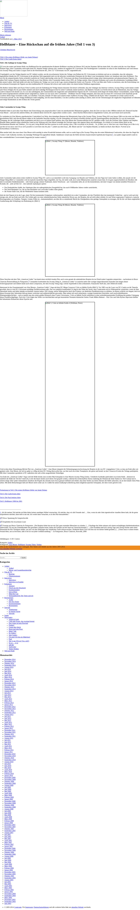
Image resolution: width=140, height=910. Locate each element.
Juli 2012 (7, 716)
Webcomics (8, 617)
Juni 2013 (7, 695)
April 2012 (8, 722)
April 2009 (8, 793)
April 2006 (8, 864)
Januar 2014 (8, 681)
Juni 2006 (7, 860)
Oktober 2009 (9, 781)
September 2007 (10, 831)
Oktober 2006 (9, 852)
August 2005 (8, 880)
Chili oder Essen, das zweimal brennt (21, 621)
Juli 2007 (7, 835)
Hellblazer (21, 544)
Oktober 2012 (9, 711)
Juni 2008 (7, 813)
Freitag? (11, 625)
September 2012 (10, 712)
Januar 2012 (8, 728)
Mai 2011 (7, 744)
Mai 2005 (7, 884)
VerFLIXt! (12, 647)
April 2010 (8, 770)
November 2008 (10, 803)
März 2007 (8, 842)
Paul (10, 639)
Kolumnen (8, 27)
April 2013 (8, 699)
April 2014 (8, 675)
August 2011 (8, 738)
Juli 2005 (7, 882)
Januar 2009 (8, 799)
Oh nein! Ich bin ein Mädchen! (19, 637)
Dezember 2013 (9, 683)
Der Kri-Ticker (14, 602)
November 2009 (10, 779)
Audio (11, 600)
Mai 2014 (7, 673)
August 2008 (8, 809)
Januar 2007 (8, 846)
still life (11, 645)
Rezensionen (8, 29)
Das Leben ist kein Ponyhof (18, 623)
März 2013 (8, 701)
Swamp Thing (31, 544)
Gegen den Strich (15, 627)
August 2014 (8, 667)
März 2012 (8, 724)
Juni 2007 (7, 836)
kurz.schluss (13, 592)
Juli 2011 (7, 740)
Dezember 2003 (9, 899)
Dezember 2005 (9, 872)
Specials (7, 607)
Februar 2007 (9, 844)
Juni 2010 (7, 766)
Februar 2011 (9, 750)
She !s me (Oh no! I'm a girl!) (19, 641)
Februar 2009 (9, 797)
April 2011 (8, 746)
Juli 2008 (7, 811)
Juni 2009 (7, 789)
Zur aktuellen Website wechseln (11, 549)
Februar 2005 (9, 890)
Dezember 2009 (9, 777)
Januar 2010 (8, 775)
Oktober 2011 (9, 734)
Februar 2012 (9, 726)
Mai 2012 (7, 720)
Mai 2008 (7, 815)
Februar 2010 (9, 774)
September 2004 (10, 896)
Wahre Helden (14, 649)
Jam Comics (13, 635)
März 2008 (8, 819)
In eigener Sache (14, 611)
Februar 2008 (9, 821)
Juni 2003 (7, 903)
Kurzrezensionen (14, 604)
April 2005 (8, 886)
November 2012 (10, 709)
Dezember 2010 (9, 754)
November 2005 (10, 874)
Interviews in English (16, 582)
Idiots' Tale (12, 631)
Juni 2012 (7, 718)
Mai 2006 (7, 862)
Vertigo (39, 544)
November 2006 (10, 850)
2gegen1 (12, 586)
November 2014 (10, 661)
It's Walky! (12, 633)
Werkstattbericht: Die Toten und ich (21, 596)
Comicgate (18, 907)
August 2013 (8, 691)
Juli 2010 (7, 764)
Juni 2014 (7, 671)
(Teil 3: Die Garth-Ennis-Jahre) (10, 59)
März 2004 (8, 898)
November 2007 (10, 827)
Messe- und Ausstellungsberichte (20, 570)
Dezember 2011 (9, 730)
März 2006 (8, 866)
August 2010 (8, 762)
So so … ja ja (13, 643)
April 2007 (8, 840)
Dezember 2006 (9, 848)
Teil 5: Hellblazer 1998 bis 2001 (11, 501)
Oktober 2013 (9, 687)
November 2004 (10, 894)
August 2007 (8, 833)
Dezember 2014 (9, 659)
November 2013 (10, 685)
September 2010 (10, 760)
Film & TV (8, 23)
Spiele (6, 615)
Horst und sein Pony (16, 629)
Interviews (8, 25)
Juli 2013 (7, 693)
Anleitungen (13, 609)
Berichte (12, 574)
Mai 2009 (7, 791)
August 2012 (8, 714)
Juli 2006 (7, 858)
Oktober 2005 (9, 876)
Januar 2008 (8, 823)
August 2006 (8, 856)
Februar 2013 (9, 703)
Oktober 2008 (9, 805)
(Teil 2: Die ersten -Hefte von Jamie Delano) (19, 57)
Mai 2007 (7, 838)
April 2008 (8, 817)
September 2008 (10, 807)
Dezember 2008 (9, 801)
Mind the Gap (13, 594)
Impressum (29, 907)
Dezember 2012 (9, 707)
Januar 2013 (8, 705)
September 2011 (10, 736)
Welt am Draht (9, 31)
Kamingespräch (14, 590)
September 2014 (10, 665)
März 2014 (8, 677)
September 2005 (10, 878)
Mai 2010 (7, 768)
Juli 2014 (7, 669)
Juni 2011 (7, 742)
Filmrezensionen (14, 576)
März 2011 (8, 748)
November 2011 (10, 732)
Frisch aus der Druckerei (17, 588)
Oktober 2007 (9, 829)
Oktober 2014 (9, 663)
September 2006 (10, 854)
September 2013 (10, 689)
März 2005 (8, 888)
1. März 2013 (17, 39)
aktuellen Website (77, 907)
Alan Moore (13, 544)
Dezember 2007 (9, 825)
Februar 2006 (9, 868)
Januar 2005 (8, 892)
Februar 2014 (9, 679)
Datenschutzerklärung (41, 907)
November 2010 (10, 756)
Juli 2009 (7, 787)
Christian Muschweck (7, 50)
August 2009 (8, 785)
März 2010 (8, 772)
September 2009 (10, 783)
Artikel (6, 21)
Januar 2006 (8, 870)
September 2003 (10, 901)
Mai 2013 (7, 697)
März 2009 (8, 795)
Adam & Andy (14, 619)
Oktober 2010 (9, 758)
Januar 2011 (8, 752)
